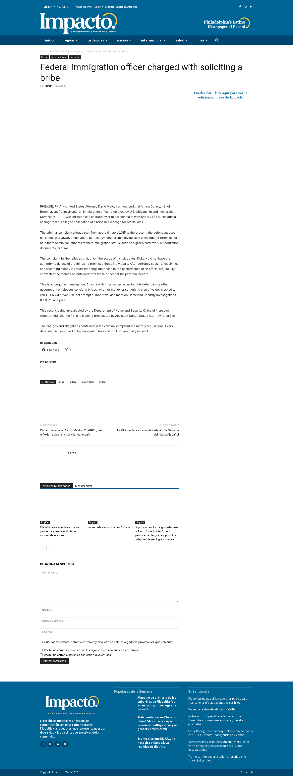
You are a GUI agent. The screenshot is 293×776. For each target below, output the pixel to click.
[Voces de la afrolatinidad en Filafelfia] (109, 509)
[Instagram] (245, 7)
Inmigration (88, 381)
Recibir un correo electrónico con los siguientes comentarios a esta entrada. (91, 650)
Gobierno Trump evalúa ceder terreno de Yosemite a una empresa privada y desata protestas (215, 720)
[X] (53, 95)
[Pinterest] (62, 95)
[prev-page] (42, 547)
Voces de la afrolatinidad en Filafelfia (109, 527)
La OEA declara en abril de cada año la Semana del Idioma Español (148, 432)
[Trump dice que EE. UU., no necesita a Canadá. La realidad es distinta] (124, 742)
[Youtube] (65, 744)
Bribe (61, 381)
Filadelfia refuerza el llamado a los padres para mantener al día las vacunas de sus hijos (59, 531)
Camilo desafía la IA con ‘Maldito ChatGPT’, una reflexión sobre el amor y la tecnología (71, 432)
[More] (90, 95)
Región (54, 51)
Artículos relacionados (56, 486)
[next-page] (48, 547)
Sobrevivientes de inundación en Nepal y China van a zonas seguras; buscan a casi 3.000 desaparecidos (218, 745)
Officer (102, 381)
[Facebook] (240, 7)
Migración (75, 57)
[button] (216, 40)
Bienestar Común (59, 57)
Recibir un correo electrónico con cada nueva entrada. (78, 654)
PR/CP (48, 85)
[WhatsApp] (72, 95)
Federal (73, 381)
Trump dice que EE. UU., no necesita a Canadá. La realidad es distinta (156, 742)
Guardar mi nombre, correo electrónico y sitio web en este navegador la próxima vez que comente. (108, 642)
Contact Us (246, 772)
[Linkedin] (251, 7)
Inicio (43, 51)
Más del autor (83, 486)
